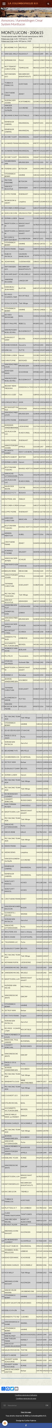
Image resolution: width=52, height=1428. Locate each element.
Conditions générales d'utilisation (26, 1395)
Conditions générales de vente (26, 1398)
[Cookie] (5, 1423)
